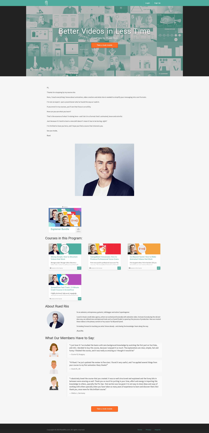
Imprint (158, 430)
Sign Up (157, 3)
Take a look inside (104, 45)
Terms (139, 430)
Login (147, 3)
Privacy (148, 430)
